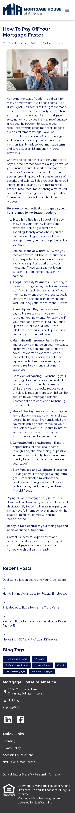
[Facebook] (21, 719)
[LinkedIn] (8, 719)
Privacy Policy (12, 748)
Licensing (9, 741)
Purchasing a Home (52, 43)
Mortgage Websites (31, 798)
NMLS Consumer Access (19, 762)
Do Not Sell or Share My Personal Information (32, 774)
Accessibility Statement (18, 755)
